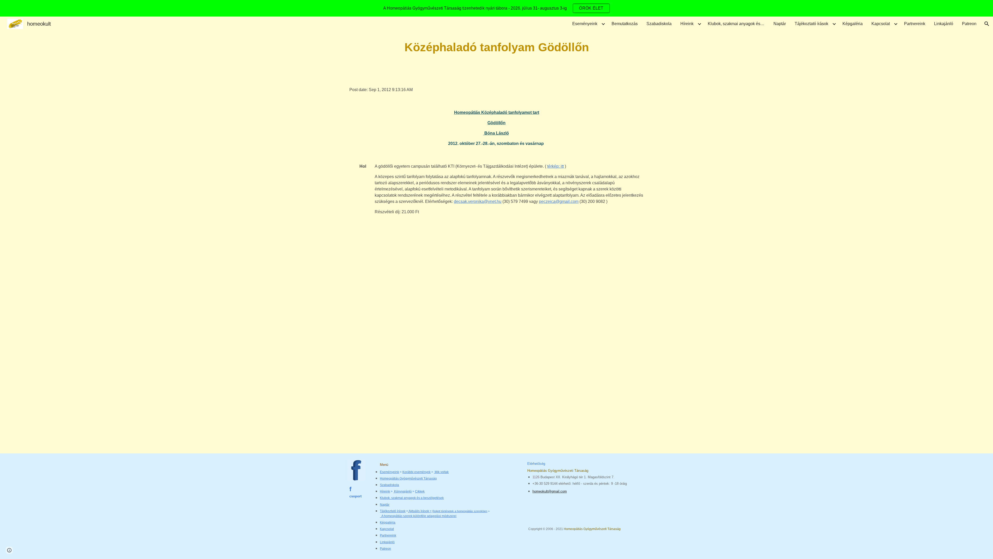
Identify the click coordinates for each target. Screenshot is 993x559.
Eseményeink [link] (584, 23)
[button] (987, 24)
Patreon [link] (969, 23)
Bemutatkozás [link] (625, 23)
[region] (496, 8)
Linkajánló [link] (943, 23)
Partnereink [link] (914, 23)
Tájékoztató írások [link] (811, 23)
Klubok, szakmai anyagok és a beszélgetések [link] (737, 23)
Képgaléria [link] (852, 23)
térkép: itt (555, 166)
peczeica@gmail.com (558, 201)
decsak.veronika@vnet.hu (477, 201)
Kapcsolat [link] (880, 23)
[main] (496, 47)
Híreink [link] (687, 23)
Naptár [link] (779, 23)
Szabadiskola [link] (659, 23)
